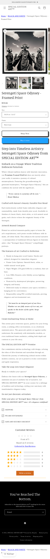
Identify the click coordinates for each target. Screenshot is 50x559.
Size (3, 110)
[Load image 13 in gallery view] (25, 83)
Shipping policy (38, 536)
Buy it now (25, 140)
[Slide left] (2, 83)
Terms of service (26, 536)
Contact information (26, 540)
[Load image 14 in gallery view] (38, 83)
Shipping (4, 106)
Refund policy (43, 532)
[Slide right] (47, 83)
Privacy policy (13, 536)
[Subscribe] (42, 512)
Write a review (25, 473)
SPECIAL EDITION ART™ (15, 532)
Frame (4, 120)
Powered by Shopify (30, 532)
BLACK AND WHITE (16, 16)
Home (3, 16)
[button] (4, 7)
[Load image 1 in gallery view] (12, 83)
